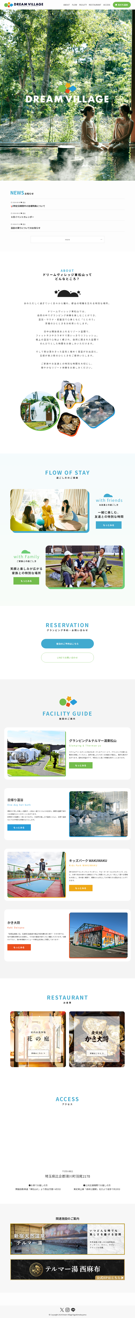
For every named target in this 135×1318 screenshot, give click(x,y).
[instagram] (67, 1310)
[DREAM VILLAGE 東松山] (24, 4)
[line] (73, 1310)
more (67, 239)
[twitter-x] (62, 1310)
